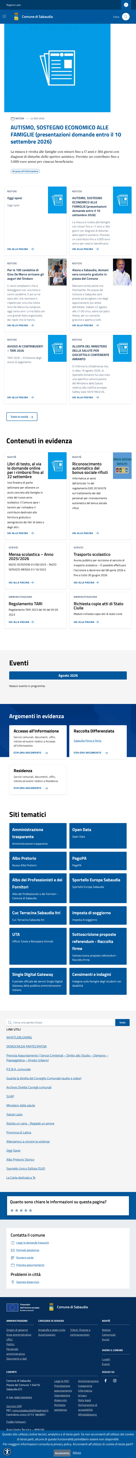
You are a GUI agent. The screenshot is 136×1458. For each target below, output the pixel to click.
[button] (7, 1451)
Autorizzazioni (46, 1335)
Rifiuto (77, 1453)
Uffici (9, 1339)
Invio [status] (122, 1022)
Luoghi (106, 1359)
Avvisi (105, 1339)
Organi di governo (17, 1330)
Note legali (84, 1400)
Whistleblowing (87, 1414)
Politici (10, 1344)
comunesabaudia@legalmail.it (30, 1410)
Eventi (106, 1364)
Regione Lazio (13, 5)
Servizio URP (14, 1406)
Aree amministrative (18, 1335)
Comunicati (109, 1335)
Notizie (106, 1330)
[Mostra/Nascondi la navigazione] (4, 16)
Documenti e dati (16, 1358)
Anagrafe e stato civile (51, 1330)
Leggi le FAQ (61, 1381)
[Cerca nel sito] (126, 17)
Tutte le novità (20, 417)
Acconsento (62, 1453)
